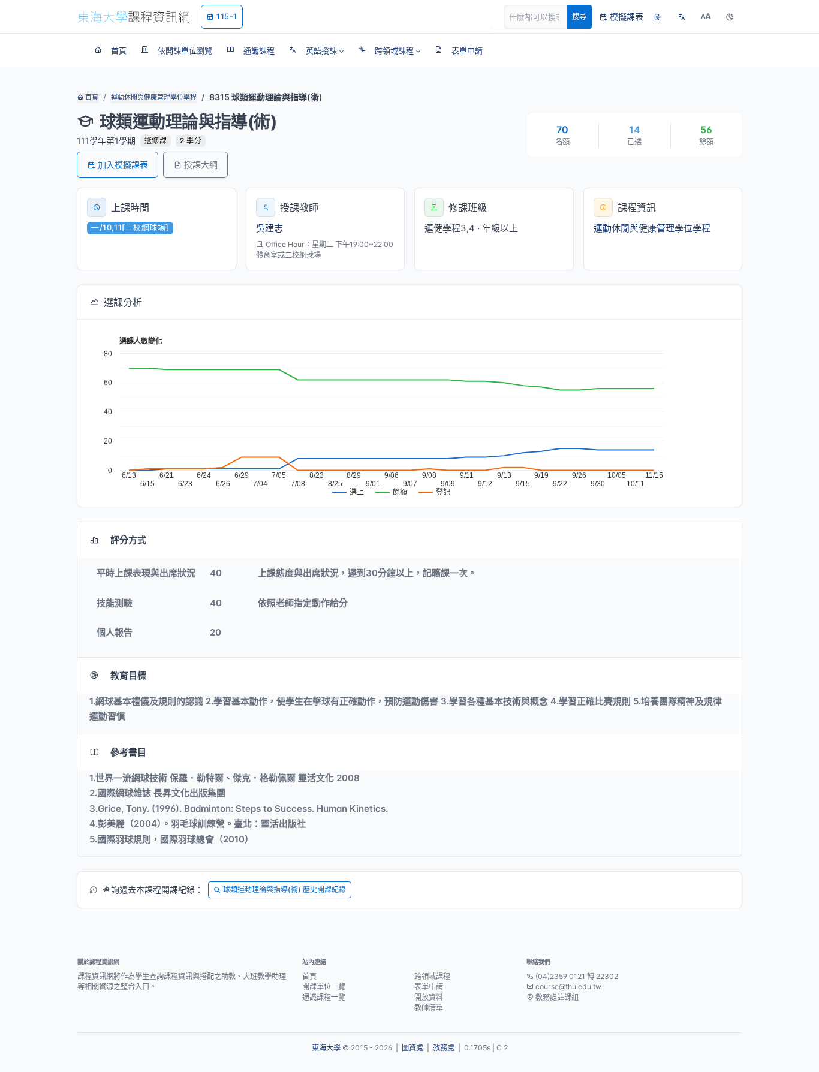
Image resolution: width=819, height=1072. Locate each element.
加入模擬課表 (123, 164)
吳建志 (269, 228)
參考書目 (128, 752)
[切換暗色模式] (730, 17)
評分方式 (128, 540)
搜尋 (579, 16)
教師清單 (428, 1007)
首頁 (90, 97)
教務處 (443, 1047)
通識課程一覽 (323, 997)
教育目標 (128, 675)
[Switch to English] (682, 17)
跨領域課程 (432, 976)
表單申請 (428, 986)
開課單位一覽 (323, 986)
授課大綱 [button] (201, 164)
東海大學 (326, 1047)
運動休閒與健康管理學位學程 (154, 97)
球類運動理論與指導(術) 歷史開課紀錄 (284, 889)
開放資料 (428, 997)
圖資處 (412, 1047)
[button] (316, 50)
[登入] (658, 17)
